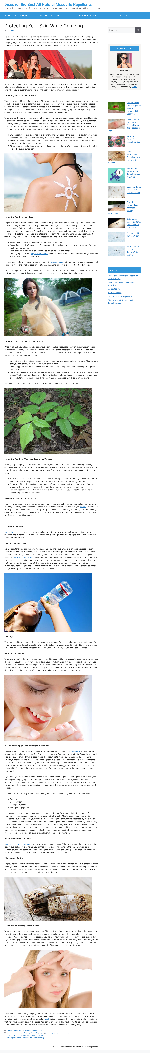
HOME (7, 15)
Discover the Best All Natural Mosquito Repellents (48, 4)
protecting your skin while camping (58, 1033)
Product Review (114, 293)
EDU (112, 15)
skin (61, 45)
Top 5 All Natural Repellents (120, 296)
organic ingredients (39, 254)
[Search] (138, 30)
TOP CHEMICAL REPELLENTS (89, 15)
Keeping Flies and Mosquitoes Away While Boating (25, 1038)
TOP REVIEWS (21, 15)
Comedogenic (74, 751)
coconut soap (57, 262)
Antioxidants (9, 532)
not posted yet (114, 289)
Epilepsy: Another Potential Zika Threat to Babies (25, 1035)
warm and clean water (23, 557)
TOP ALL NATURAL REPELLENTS (51, 15)
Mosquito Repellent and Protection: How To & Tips (25, 1030)
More (134, 87)
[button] (144, 15)
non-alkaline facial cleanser (18, 844)
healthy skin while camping (34, 1033)
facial (46, 1019)
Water (83, 507)
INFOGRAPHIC (125, 15)
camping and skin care (15, 1033)
